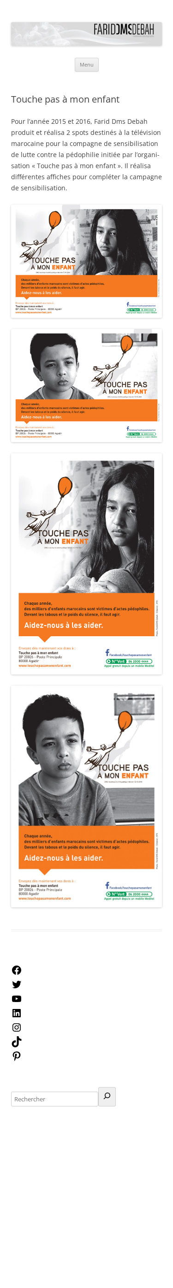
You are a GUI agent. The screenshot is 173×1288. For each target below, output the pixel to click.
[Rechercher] (107, 1096)
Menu (87, 64)
